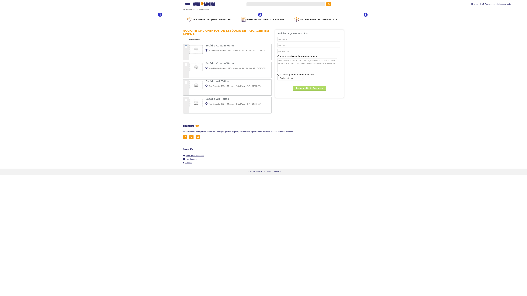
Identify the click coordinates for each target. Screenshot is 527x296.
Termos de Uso (260, 171)
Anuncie (188, 163)
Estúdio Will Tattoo (217, 81)
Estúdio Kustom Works (220, 45)
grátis (509, 4)
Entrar (476, 4)
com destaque (498, 4)
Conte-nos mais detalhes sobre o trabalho (297, 56)
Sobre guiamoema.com (195, 156)
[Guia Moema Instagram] (198, 137)
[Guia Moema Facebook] (186, 137)
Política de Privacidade (274, 171)
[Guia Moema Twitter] (192, 137)
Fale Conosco (191, 159)
